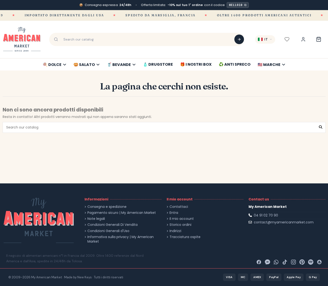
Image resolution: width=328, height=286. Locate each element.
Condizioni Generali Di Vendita (112, 224)
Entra (174, 212)
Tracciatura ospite (185, 237)
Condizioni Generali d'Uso (108, 231)
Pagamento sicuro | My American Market (121, 212)
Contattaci (179, 206)
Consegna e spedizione (107, 206)
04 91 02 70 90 (266, 215)
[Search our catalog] (239, 39)
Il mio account (182, 218)
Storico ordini (180, 224)
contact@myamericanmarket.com (284, 222)
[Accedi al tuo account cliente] (303, 39)
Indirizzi (175, 231)
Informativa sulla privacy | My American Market (120, 239)
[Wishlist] (287, 39)
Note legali (96, 218)
